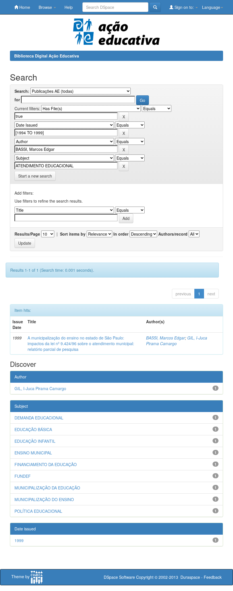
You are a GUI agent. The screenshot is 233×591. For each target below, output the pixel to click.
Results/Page (27, 234)
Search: (21, 91)
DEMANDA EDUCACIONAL (38, 418)
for (17, 99)
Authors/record (173, 234)
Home (24, 7)
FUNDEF (22, 476)
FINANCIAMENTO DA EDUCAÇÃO (45, 464)
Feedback (213, 577)
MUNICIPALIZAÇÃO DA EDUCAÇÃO (47, 488)
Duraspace (190, 577)
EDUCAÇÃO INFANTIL (34, 441)
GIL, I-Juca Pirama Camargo (176, 340)
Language (211, 7)
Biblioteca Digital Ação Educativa (46, 56)
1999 (19, 540)
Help (69, 7)
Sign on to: (184, 7)
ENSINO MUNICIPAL (33, 453)
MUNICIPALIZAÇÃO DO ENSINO (44, 499)
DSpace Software (119, 577)
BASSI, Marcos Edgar (165, 338)
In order (120, 234)
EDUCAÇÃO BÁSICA (33, 429)
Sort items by (73, 234)
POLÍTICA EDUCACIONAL (38, 511)
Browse (46, 7)
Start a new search (35, 176)
